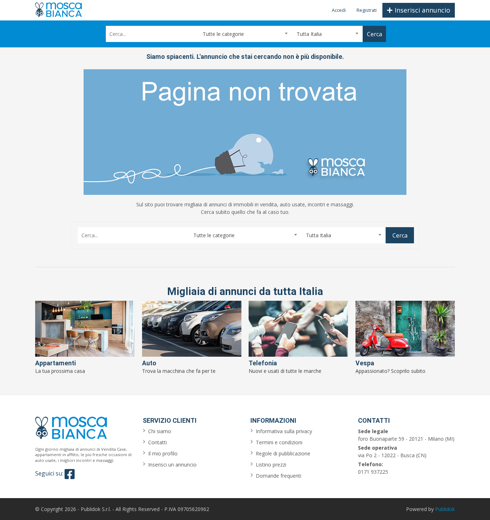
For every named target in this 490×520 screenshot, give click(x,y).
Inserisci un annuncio (172, 464)
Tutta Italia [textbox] (309, 34)
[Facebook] (70, 474)
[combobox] (245, 34)
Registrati (367, 10)
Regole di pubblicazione (283, 453)
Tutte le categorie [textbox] (223, 34)
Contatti (157, 442)
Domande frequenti (278, 475)
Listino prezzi (271, 464)
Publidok (445, 509)
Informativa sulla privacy (284, 431)
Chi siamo (159, 431)
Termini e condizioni (279, 442)
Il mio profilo (163, 453)
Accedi (339, 10)
